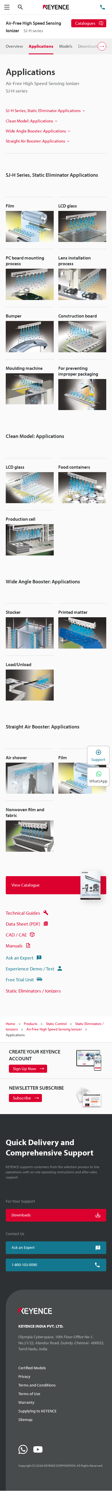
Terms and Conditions (37, 1385)
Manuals (14, 946)
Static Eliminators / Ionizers (33, 991)
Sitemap (25, 1419)
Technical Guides (23, 913)
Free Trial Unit (20, 979)
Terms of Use (29, 1393)
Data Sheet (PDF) (23, 924)
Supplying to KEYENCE (37, 1411)
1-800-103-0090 (24, 1264)
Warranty (26, 1402)
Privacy (24, 1376)
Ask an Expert (20, 958)
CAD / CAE (16, 935)
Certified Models (32, 1367)
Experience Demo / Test (30, 969)
